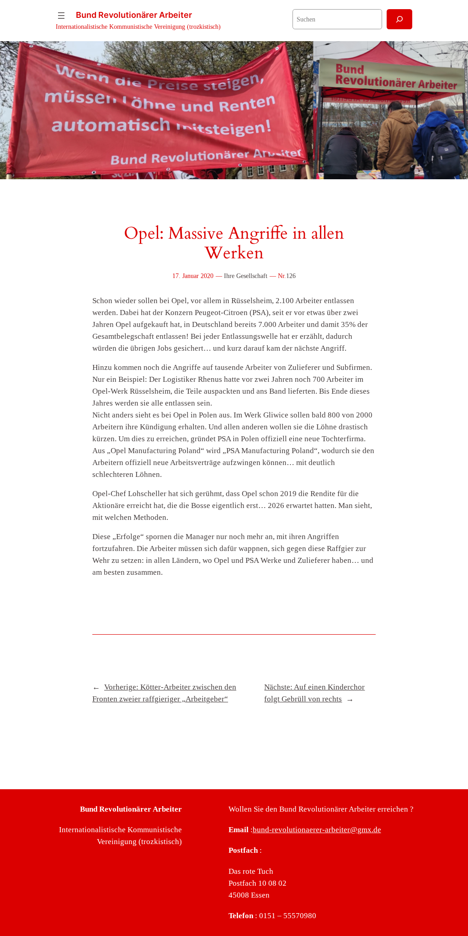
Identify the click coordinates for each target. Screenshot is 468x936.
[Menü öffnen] (61, 15)
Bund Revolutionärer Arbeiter (134, 15)
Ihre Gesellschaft (245, 275)
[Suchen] (399, 19)
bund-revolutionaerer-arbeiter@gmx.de (317, 829)
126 (291, 275)
